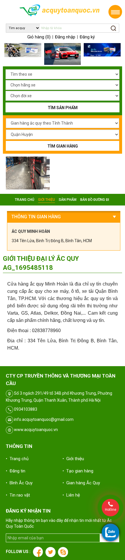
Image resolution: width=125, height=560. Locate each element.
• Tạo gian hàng (78, 471)
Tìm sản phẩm (63, 107)
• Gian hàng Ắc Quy (81, 482)
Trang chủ (24, 200)
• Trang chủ (17, 458)
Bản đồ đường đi (94, 200)
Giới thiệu (46, 200)
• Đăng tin (15, 471)
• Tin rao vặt (18, 495)
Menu (115, 12)
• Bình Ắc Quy (19, 482)
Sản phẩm (67, 200)
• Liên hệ (71, 495)
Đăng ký (87, 37)
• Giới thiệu (73, 458)
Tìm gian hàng (62, 146)
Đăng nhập (65, 37)
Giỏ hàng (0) (39, 37)
